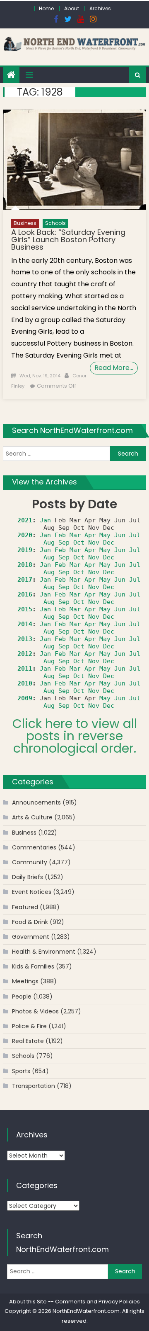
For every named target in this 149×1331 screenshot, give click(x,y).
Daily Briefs (27, 877)
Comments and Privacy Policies (97, 1301)
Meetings (25, 981)
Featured (25, 907)
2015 (24, 609)
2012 (24, 653)
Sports (21, 1071)
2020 (24, 535)
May (105, 535)
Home (46, 8)
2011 (24, 668)
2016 (24, 594)
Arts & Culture (32, 817)
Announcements (36, 802)
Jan (45, 520)
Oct (78, 542)
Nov (93, 542)
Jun (119, 535)
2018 (24, 564)
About (71, 8)
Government (30, 937)
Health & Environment (43, 951)
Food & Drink (30, 922)
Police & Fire (29, 1026)
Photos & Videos (35, 1011)
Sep (64, 542)
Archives (100, 8)
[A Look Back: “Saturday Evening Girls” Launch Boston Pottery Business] (74, 160)
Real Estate (28, 1041)
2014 (24, 624)
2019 (24, 550)
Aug (49, 542)
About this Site (28, 1301)
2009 (24, 698)
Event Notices (31, 892)
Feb (60, 535)
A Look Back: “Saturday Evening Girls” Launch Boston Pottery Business (68, 239)
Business (25, 223)
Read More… (113, 367)
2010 (24, 683)
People (21, 996)
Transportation (33, 1086)
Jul (134, 535)
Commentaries (34, 847)
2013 (24, 639)
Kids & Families (33, 966)
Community (29, 862)
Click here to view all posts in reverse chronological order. (74, 736)
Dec (108, 542)
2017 (24, 579)
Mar (75, 535)
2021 (24, 520)
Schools (55, 223)
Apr (90, 535)
